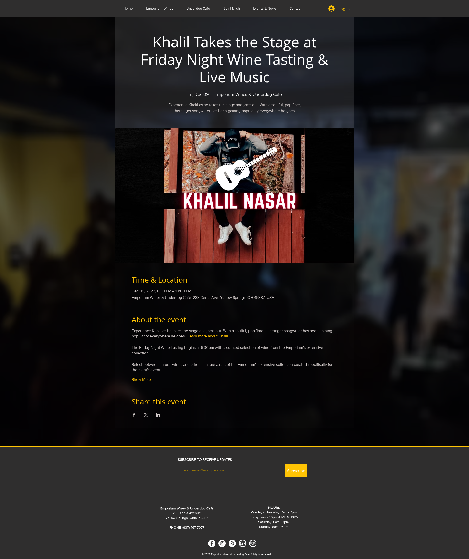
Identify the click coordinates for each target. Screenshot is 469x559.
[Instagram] (222, 543)
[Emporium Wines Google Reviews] (242, 543)
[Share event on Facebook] (134, 415)
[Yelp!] (232, 543)
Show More (141, 379)
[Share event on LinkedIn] (158, 415)
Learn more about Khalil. (208, 336)
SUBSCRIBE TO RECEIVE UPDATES (205, 459)
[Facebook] (211, 543)
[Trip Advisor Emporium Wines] (252, 543)
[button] (264, 8)
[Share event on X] (146, 415)
